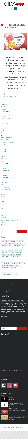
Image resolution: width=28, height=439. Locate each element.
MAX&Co (5, 175)
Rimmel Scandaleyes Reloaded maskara (11, 265)
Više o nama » (4, 316)
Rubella (3, 196)
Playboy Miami (12, 261)
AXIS (2, 161)
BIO (17, 241)
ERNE (2, 154)
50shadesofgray (5, 241)
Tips (2, 208)
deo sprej (4, 247)
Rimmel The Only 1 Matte (7, 267)
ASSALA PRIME (6, 118)
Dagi (2, 203)
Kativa (2, 158)
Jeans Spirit (18, 252)
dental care (20, 245)
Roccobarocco (6, 123)
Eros (2, 206)
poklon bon (19, 261)
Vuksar (2, 222)
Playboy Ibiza (5, 261)
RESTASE (3, 217)
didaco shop (15, 247)
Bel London (4, 182)
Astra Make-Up (4, 104)
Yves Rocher (4, 191)
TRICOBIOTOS (5, 140)
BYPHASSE (4, 151)
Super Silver (4, 224)
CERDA (3, 130)
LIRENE (3, 156)
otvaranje (10, 258)
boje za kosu (22, 243)
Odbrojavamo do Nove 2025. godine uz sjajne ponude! (17, 411)
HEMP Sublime (18, 250)
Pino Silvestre (6, 170)
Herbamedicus (6, 189)
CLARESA (3, 128)
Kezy (4, 144)
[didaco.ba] (14, 4)
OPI (10, 256)
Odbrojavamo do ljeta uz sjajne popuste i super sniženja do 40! (17, 416)
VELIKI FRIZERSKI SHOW (14, 272)
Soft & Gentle (6, 187)
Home (2, 16)
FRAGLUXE (6, 111)
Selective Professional (8, 142)
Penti (2, 201)
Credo (2, 199)
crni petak (4, 245)
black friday (5, 243)
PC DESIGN (4, 109)
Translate (12, 291)
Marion (3, 215)
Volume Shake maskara (7, 274)
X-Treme (16, 274)
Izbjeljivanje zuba (6, 252)
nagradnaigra (5, 256)
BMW (4, 173)
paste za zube (17, 258)
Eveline (3, 180)
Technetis (22, 427)
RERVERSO (8, 263)
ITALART (3, 121)
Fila (25, 247)
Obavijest (11, 397)
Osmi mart (4, 258)
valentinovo (5, 272)
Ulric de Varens (5, 163)
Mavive (3, 165)
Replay (4, 125)
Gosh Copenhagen (5, 106)
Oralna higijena (16, 256)
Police (4, 168)
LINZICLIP (3, 135)
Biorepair (21, 241)
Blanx (10, 243)
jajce (13, 252)
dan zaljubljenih (12, 245)
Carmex (3, 194)
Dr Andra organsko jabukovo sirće (9, 220)
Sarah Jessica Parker (6, 137)
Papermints (4, 132)
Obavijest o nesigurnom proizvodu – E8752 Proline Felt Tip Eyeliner (17, 404)
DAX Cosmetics (5, 147)
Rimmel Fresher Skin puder (18, 263)
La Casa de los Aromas (7, 210)
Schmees (3, 184)
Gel (2, 250)
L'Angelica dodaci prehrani (8, 254)
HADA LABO (6, 149)
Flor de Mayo (4, 213)
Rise (15, 96)
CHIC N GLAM (6, 114)
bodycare (15, 243)
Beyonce (12, 96)
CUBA (4, 116)
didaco (9, 247)
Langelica (18, 254)
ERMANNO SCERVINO (8, 177)
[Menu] (15, 8)
